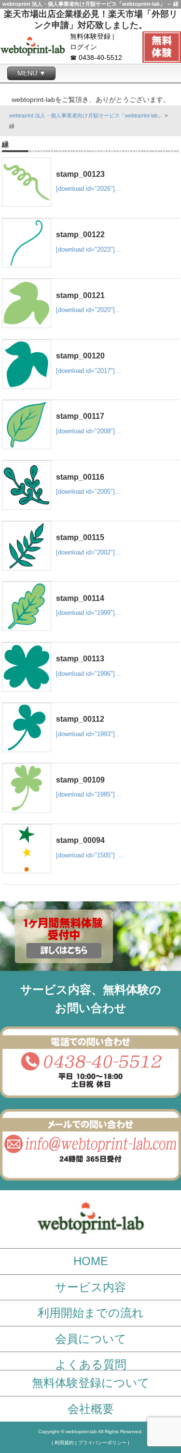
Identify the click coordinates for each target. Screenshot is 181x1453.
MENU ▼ (31, 73)
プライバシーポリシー (102, 1442)
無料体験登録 (90, 36)
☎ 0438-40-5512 (96, 57)
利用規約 (64, 1442)
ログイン (83, 47)
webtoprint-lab (81, 1431)
